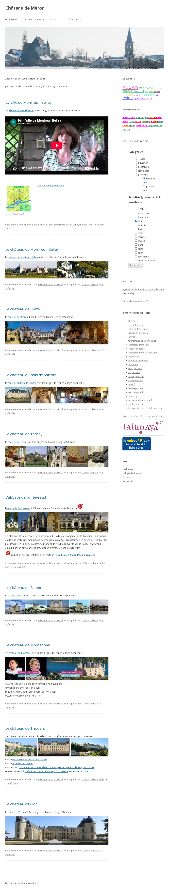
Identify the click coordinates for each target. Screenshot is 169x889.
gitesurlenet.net (136, 324)
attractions (145, 88)
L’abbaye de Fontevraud (25, 497)
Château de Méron (25, 8)
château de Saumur (18, 595)
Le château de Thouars (25, 728)
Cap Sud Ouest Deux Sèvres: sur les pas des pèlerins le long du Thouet (56, 767)
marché (157, 92)
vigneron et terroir (143, 98)
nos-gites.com (135, 368)
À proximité (75, 19)
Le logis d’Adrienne (34, 19)
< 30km (74, 224)
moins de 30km (45, 224)
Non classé (143, 170)
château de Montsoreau (21, 652)
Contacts (56, 19)
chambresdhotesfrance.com (142, 352)
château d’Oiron (16, 812)
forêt (146, 92)
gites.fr (131, 384)
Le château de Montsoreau (28, 644)
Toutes (141, 158)
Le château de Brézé (22, 308)
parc (137, 94)
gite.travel (133, 364)
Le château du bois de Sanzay (30, 374)
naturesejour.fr (136, 392)
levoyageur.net (136, 388)
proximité (58, 284)
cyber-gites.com (136, 376)
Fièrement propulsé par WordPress (21, 883)
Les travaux (144, 166)
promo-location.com (138, 360)
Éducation (143, 162)
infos (91, 224)
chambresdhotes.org (138, 344)
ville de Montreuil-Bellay (21, 110)
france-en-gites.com (138, 332)
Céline (159, 415)
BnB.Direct (133, 320)
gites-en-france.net (138, 328)
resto (143, 95)
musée (127, 94)
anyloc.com (134, 356)
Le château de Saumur (24, 587)
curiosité (139, 91)
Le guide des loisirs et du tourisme (145, 408)
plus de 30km (148, 188)
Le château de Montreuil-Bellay (32, 249)
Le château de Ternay (23, 433)
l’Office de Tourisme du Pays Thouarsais (46, 771)
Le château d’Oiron (21, 803)
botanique (157, 88)
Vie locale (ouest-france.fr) (135, 301)
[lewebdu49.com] (136, 449)
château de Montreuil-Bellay (23, 257)
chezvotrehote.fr (136, 348)
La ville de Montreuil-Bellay (28, 102)
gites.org (132, 396)
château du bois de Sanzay (22, 382)
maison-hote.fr (135, 380)
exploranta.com (136, 404)
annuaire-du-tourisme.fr (140, 400)
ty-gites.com (134, 372)
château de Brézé (17, 316)
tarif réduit (142, 125)
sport (150, 94)
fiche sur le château (22, 763)
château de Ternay (18, 442)
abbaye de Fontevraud (18, 508)
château (83, 224)
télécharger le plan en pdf (50, 185)
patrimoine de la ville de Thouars (29, 759)
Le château (11, 19)
